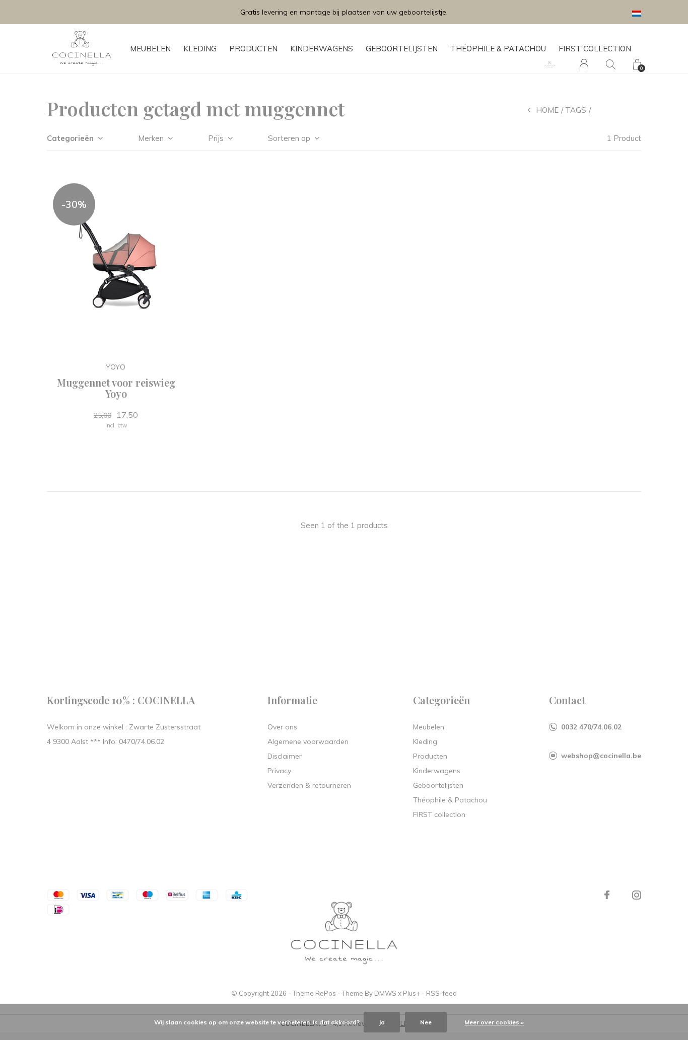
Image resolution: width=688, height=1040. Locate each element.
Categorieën (70, 138)
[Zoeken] (610, 64)
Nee (426, 1022)
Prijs (216, 138)
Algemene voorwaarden (308, 741)
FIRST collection (595, 48)
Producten (253, 48)
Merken (151, 138)
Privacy (279, 770)
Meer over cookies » (494, 1022)
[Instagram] (636, 895)
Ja (382, 1022)
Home (547, 110)
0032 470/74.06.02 (591, 726)
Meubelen (150, 48)
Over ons (282, 726)
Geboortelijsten (402, 48)
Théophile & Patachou (498, 48)
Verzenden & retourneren (309, 785)
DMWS (385, 993)
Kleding (200, 48)
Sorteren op (289, 138)
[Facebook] (606, 895)
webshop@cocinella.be (601, 755)
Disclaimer (284, 756)
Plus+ (411, 993)
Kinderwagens (321, 48)
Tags (575, 110)
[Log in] (584, 64)
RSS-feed (441, 993)
